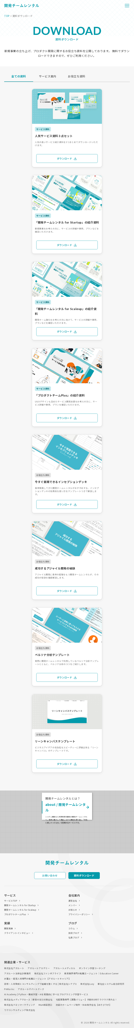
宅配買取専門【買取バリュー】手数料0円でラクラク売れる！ (86, 999)
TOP (7, 16)
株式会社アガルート (14, 968)
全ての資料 (18, 76)
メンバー (72, 905)
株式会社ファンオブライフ (47, 973)
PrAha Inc (9, 989)
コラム (71, 928)
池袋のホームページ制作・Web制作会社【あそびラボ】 (83, 1004)
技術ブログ (73, 932)
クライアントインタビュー (17, 932)
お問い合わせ (50, 875)
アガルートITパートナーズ (31, 989)
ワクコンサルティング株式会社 (19, 1009)
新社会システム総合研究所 (111, 983)
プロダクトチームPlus (15, 914)
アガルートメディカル (64, 968)
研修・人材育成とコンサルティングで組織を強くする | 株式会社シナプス (40, 983)
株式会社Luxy (87, 983)
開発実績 (8, 928)
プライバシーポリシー (79, 914)
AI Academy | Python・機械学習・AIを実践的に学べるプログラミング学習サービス (46, 994)
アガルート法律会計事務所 (17, 973)
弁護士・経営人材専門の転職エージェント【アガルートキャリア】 (37, 978)
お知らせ (72, 909)
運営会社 (72, 900)
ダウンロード (64, 158)
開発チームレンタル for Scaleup (20, 909)
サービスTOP (10, 900)
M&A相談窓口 (45, 1004)
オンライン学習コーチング (92, 968)
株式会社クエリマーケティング (19, 1004)
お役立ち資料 (76, 76)
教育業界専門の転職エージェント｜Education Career (91, 973)
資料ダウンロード (84, 875)
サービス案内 (47, 76)
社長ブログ (73, 937)
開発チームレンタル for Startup (20, 905)
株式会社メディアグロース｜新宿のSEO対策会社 (28, 999)
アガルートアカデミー (39, 968)
